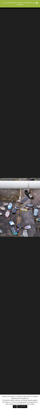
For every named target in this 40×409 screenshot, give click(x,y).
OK (15, 406)
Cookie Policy (22, 406)
